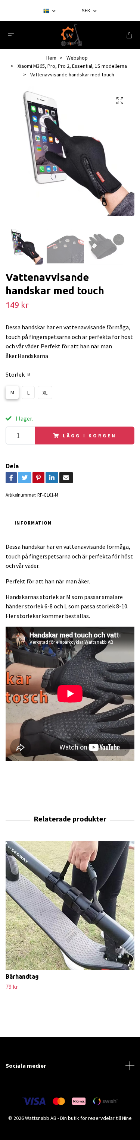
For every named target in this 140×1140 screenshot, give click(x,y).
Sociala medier (26, 1065)
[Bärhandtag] (70, 905)
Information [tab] (33, 523)
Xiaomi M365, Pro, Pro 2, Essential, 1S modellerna (72, 66)
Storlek (18, 374)
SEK (86, 10)
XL (45, 392)
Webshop (77, 57)
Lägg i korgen (89, 435)
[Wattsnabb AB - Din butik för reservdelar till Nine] (71, 35)
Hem (51, 57)
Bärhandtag (22, 976)
